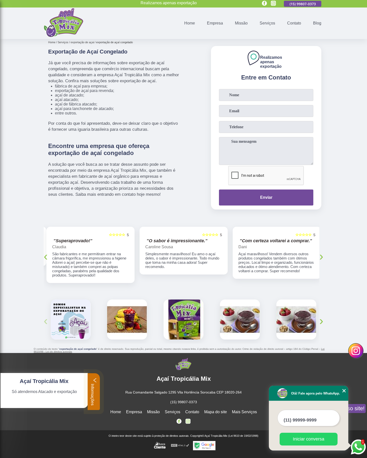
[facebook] (264, 3)
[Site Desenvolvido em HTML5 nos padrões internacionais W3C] (180, 441)
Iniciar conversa (308, 439)
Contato (294, 23)
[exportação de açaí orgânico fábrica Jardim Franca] (127, 315)
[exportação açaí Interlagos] (71, 315)
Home (189, 23)
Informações (92, 394)
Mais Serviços (244, 408)
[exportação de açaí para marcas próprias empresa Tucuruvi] (240, 315)
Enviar (266, 197)
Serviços (267, 23)
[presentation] (46, 254)
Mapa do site (215, 408)
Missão (241, 23)
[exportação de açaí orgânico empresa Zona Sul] (183, 315)
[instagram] (273, 3)
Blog (317, 23)
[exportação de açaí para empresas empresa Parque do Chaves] (296, 315)
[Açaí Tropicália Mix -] (63, 36)
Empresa (215, 23)
